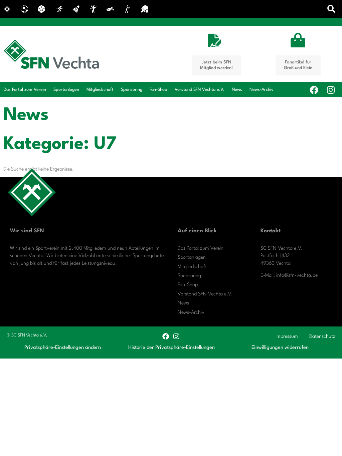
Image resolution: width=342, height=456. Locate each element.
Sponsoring (131, 89)
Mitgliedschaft (100, 89)
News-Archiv (261, 89)
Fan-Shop (158, 89)
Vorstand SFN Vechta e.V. (199, 89)
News (237, 89)
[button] (331, 8)
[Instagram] (330, 89)
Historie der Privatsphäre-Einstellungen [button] (171, 347)
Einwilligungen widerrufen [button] (280, 347)
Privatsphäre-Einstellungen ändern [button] (62, 347)
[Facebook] (314, 89)
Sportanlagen (66, 89)
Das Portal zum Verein (25, 89)
